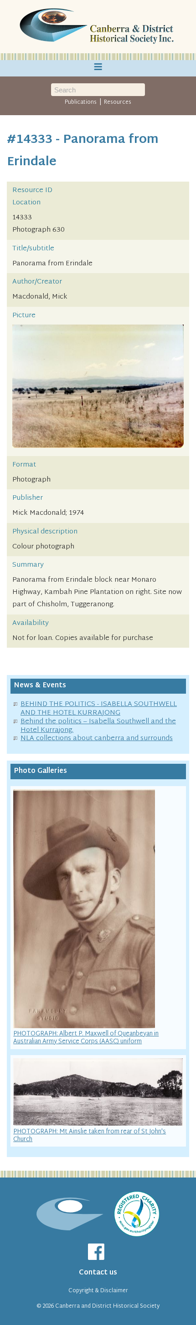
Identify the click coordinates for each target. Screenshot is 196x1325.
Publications (81, 102)
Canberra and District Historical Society (107, 1306)
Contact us (98, 1273)
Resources (117, 102)
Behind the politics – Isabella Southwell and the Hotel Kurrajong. (98, 726)
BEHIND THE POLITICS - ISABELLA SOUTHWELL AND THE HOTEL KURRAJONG (99, 708)
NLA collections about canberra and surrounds (97, 738)
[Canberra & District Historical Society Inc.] (98, 27)
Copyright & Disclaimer (98, 1291)
